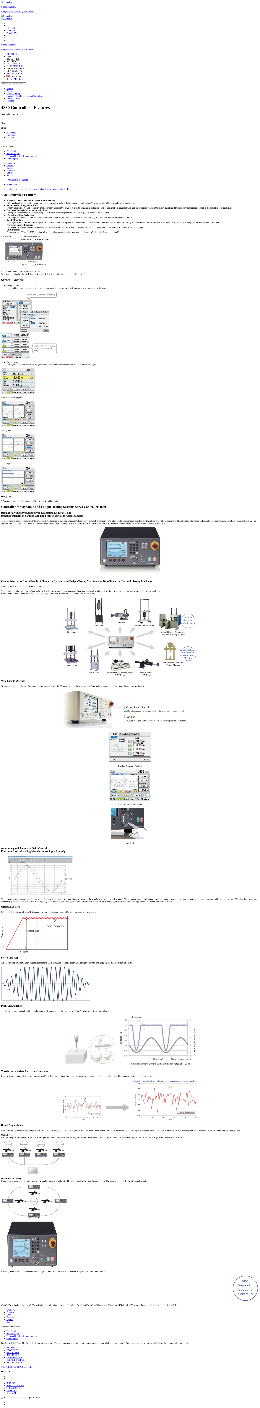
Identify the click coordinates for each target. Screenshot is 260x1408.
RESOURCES (12, 1355)
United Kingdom (8, 7)
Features (10, 165)
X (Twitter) (11, 132)
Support (9, 175)
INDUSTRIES (12, 1352)
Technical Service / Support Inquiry (21, 1336)
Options (9, 173)
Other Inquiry (12, 1338)
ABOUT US (12, 1348)
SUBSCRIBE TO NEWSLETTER (16, 1367)
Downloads (11, 170)
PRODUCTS (12, 1350)
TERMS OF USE (14, 1388)
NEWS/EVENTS (14, 73)
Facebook (10, 135)
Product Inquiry (13, 1333)
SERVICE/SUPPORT (16, 1360)
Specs (9, 168)
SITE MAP (11, 1393)
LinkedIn (10, 137)
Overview (10, 163)
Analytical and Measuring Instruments (17, 11)
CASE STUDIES (14, 66)
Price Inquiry (12, 1331)
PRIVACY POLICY (15, 1385)
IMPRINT (10, 1383)
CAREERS (11, 1390)
